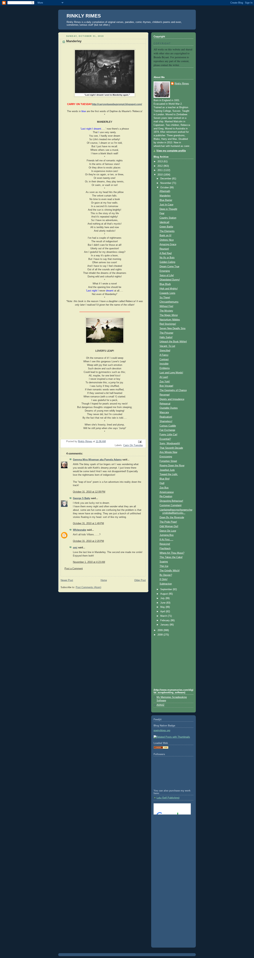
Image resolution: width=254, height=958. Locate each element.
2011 (160, 170)
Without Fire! (166, 306)
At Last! (164, 377)
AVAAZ (160, 705)
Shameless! (166, 421)
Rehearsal (165, 403)
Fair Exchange (167, 430)
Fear (162, 213)
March (164, 616)
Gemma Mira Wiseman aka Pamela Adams (97, 459)
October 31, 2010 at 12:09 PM (89, 492)
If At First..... (166, 539)
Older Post (140, 580)
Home (104, 580)
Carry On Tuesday (133, 445)
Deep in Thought (168, 209)
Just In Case (166, 204)
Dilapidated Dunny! (170, 279)
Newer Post (67, 580)
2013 (160, 161)
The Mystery (166, 310)
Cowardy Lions (167, 293)
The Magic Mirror (169, 315)
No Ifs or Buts (167, 257)
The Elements (167, 231)
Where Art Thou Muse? (172, 553)
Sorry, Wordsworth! (170, 443)
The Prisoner (166, 333)
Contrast (164, 359)
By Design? (166, 575)
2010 (160, 174)
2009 (160, 630)
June (163, 602)
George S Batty (81, 498)
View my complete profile (171, 150)
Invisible (164, 363)
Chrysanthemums (169, 302)
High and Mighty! (169, 288)
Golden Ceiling (167, 262)
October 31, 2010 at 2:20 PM (88, 541)
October (165, 187)
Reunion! (164, 249)
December (166, 178)
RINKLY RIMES (84, 16)
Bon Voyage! (166, 386)
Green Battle (166, 226)
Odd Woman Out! (169, 526)
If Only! (164, 579)
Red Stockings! (168, 324)
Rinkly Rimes (182, 83)
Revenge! (165, 394)
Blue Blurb (165, 284)
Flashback (165, 548)
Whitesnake (79, 530)
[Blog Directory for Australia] (161, 748)
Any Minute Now (168, 452)
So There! (165, 297)
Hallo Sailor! (166, 337)
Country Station (168, 218)
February (165, 620)
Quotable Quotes (169, 408)
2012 (160, 166)
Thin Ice (164, 566)
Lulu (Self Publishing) (168, 797)
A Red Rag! (166, 253)
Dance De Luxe (168, 531)
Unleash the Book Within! (173, 341)
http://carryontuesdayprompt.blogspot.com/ (117, 104)
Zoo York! (165, 381)
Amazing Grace (168, 244)
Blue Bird (164, 479)
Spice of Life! (167, 275)
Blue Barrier (166, 200)
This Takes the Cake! (171, 557)
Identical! (164, 222)
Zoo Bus (164, 487)
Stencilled (165, 350)
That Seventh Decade (171, 448)
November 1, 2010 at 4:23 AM (89, 562)
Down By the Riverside (172, 517)
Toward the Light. (169, 474)
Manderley (165, 195)
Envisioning (166, 456)
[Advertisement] (170, 832)
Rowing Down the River (172, 465)
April (163, 611)
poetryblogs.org (162, 730)
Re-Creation (166, 496)
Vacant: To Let (167, 346)
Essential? (165, 439)
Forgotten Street (168, 461)
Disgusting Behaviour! (171, 501)
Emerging (165, 271)
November (166, 183)
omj (75, 547)
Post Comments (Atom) (88, 587)
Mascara (164, 412)
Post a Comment (74, 568)
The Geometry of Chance (173, 390)
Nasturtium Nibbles (170, 319)
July (162, 598)
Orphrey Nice (167, 240)
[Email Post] (139, 441)
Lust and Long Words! (171, 372)
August (164, 594)
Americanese (167, 492)
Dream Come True (169, 266)
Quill (162, 483)
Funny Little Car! (168, 434)
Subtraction (166, 584)
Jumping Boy (167, 535)
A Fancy (164, 355)
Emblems (165, 368)
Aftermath (165, 191)
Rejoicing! (165, 544)
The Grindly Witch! (170, 570)
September (166, 589)
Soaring (164, 561)
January (165, 624)
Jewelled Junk (167, 470)
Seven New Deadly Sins (173, 328)
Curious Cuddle (168, 426)
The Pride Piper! (168, 522)
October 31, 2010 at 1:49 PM (88, 523)
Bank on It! (165, 235)
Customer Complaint (170, 505)
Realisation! (166, 417)
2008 (160, 634)
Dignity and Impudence (172, 399)
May (163, 607)
